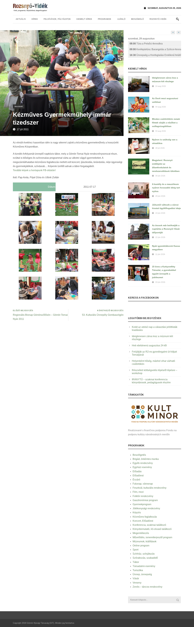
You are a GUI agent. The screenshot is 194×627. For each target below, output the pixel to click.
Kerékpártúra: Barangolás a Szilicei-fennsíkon (155, 49)
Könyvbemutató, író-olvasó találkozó (152, 529)
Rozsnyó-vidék (158, 19)
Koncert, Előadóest (143, 521)
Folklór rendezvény (143, 496)
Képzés (137, 512)
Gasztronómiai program (145, 500)
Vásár (136, 578)
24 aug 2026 (160, 86)
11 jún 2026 (160, 254)
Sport (135, 549)
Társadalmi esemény (144, 566)
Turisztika (138, 570)
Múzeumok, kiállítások (144, 541)
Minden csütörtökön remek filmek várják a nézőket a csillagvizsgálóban (166, 122)
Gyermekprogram (142, 504)
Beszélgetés (139, 455)
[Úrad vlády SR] (154, 413)
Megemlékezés (141, 533)
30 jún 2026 (160, 176)
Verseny (137, 582)
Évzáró (136, 479)
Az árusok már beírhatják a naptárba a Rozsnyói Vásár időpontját (166, 229)
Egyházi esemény (142, 467)
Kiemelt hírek (84, 19)
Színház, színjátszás (144, 553)
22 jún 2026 (160, 237)
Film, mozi (138, 492)
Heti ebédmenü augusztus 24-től (149, 345)
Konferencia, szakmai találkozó (149, 525)
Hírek (35, 19)
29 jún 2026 (160, 196)
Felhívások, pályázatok (57, 19)
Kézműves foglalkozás (145, 516)
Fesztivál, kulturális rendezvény (149, 488)
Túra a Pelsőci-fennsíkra (146, 43)
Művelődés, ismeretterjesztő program (152, 537)
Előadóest (138, 475)
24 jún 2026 (160, 213)
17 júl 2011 (23, 129)
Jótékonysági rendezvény (146, 508)
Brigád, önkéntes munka (146, 459)
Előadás (137, 471)
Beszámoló (137, 19)
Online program (141, 545)
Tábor (136, 562)
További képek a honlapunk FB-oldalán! (34, 170)
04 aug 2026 (160, 107)
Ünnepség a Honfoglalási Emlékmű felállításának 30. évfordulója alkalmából (155, 55)
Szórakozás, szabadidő (145, 558)
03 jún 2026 (160, 282)
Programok (104, 19)
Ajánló (121, 19)
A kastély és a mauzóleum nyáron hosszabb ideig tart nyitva (166, 188)
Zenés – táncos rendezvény (147, 586)
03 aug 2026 (160, 131)
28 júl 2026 (160, 148)
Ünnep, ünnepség (142, 574)
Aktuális (21, 19)
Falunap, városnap (143, 483)
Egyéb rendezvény (143, 463)
